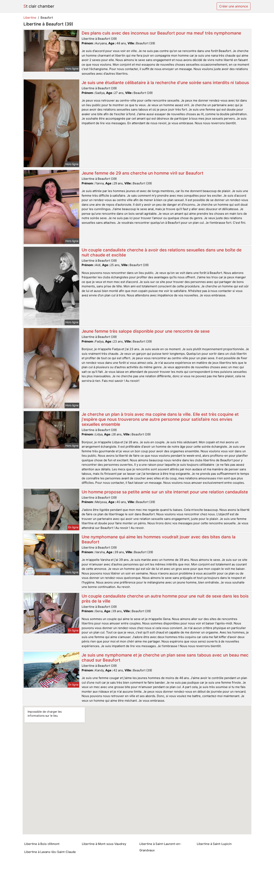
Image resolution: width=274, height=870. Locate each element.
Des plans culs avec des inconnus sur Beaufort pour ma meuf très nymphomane (161, 33)
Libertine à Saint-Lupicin (214, 844)
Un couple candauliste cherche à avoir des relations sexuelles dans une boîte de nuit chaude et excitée (162, 252)
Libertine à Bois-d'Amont (41, 844)
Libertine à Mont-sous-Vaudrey (104, 844)
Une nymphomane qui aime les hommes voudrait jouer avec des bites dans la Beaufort (158, 539)
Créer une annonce (233, 6)
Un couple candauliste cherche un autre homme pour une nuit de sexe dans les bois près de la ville (165, 599)
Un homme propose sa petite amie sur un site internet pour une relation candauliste (165, 491)
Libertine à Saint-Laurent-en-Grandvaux (160, 847)
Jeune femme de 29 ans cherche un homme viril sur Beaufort (142, 173)
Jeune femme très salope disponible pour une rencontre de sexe (146, 331)
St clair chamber (38, 6)
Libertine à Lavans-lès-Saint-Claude (50, 852)
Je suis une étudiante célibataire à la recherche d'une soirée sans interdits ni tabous (165, 82)
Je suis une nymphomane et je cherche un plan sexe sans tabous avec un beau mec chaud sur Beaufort (165, 657)
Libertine (29, 17)
